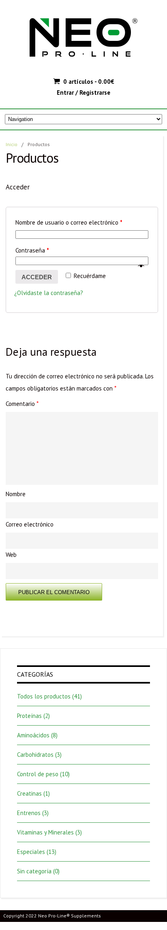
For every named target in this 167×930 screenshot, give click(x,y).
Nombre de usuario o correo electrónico (68, 222)
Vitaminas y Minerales (45, 832)
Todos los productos (44, 696)
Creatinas (29, 793)
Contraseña (32, 250)
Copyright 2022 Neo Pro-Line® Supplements (52, 916)
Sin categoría (34, 871)
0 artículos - (88, 81)
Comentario (22, 404)
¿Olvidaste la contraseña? (48, 293)
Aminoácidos (33, 735)
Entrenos (29, 813)
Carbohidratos (35, 754)
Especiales (31, 852)
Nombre (16, 494)
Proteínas (29, 716)
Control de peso (37, 774)
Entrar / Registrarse (83, 92)
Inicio (11, 144)
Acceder (36, 277)
